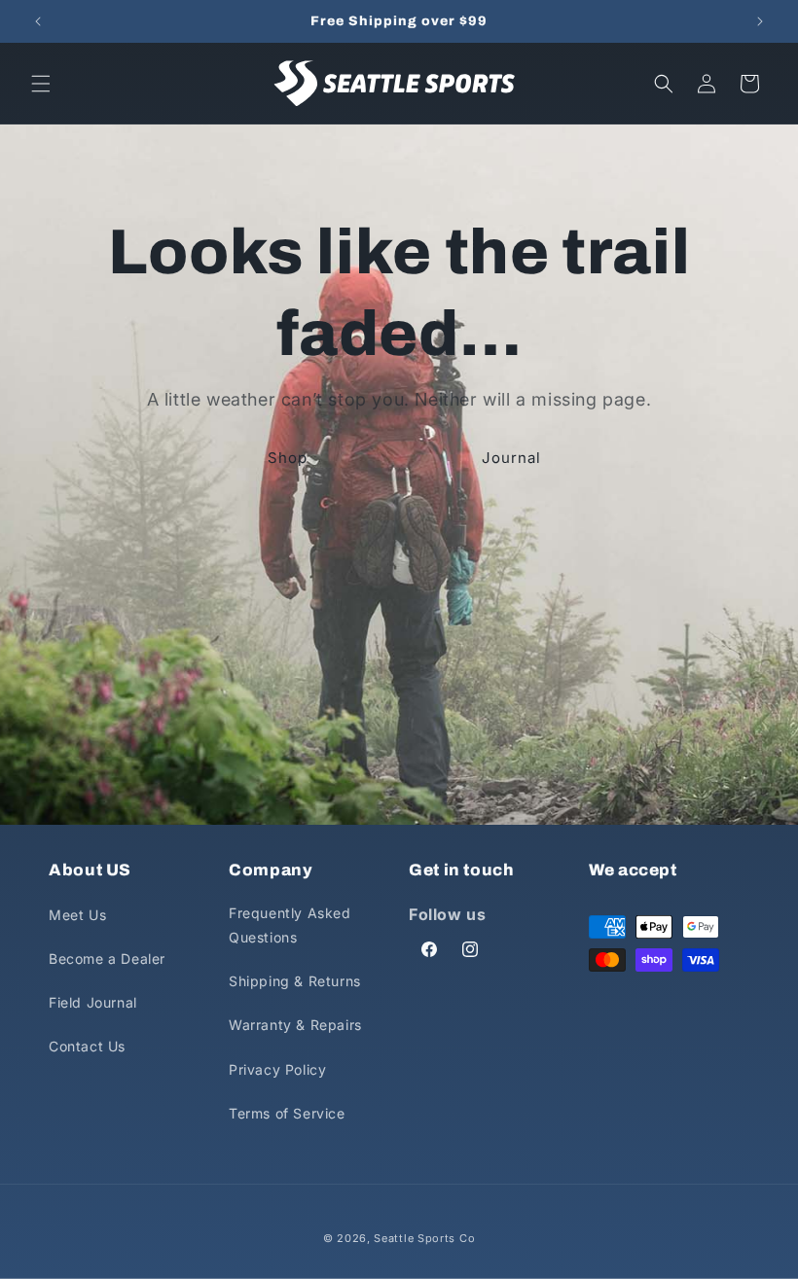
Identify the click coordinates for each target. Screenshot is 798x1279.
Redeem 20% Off (221, 752)
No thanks (222, 803)
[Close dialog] (744, 54)
